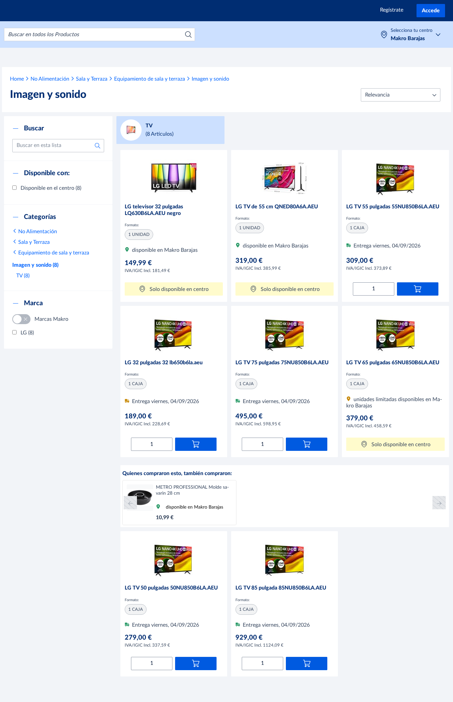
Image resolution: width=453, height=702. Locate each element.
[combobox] (99, 34)
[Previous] (130, 502)
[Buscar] (188, 34)
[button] (400, 95)
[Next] (439, 502)
